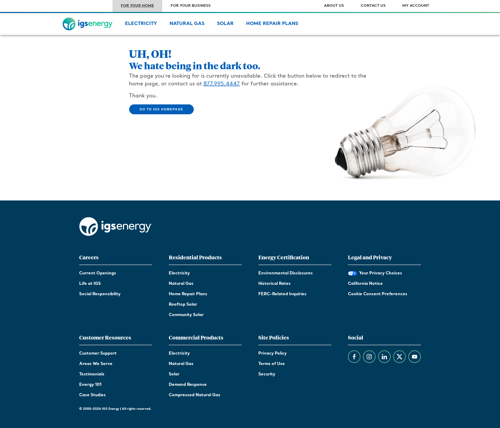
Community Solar (186, 315)
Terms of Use (271, 364)
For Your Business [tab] (191, 6)
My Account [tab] (415, 6)
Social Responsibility (100, 294)
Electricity (141, 24)
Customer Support (98, 353)
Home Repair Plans (272, 24)
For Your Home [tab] (137, 6)
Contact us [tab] (373, 6)
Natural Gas (187, 24)
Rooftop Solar (183, 304)
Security (266, 374)
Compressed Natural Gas (194, 395)
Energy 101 (90, 384)
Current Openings (97, 273)
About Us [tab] (334, 6)
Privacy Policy (272, 353)
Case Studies (92, 395)
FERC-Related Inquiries (282, 294)
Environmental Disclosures (285, 273)
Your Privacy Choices (379, 273)
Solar (225, 24)
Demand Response (188, 384)
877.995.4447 (221, 84)
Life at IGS (90, 283)
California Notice (365, 283)
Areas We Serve (96, 364)
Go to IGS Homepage (161, 109)
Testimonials (91, 374)
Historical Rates (274, 283)
